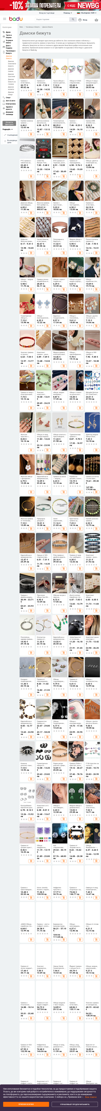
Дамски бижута (9, 57)
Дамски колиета (11, 88)
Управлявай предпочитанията (75, 1104)
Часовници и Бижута (33, 27)
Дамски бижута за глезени (12, 81)
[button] (4, 19)
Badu (21, 27)
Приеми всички (26, 1104)
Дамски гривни (11, 70)
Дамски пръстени (11, 75)
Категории (6, 27)
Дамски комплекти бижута (12, 63)
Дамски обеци (11, 93)
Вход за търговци (46, 13)
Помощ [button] (67, 13)
